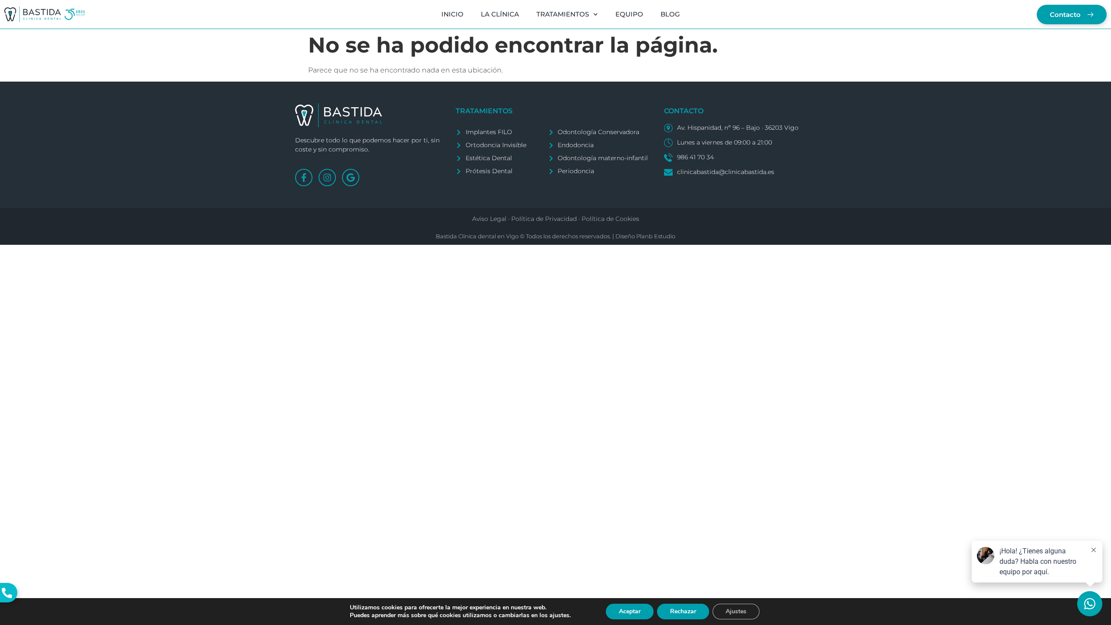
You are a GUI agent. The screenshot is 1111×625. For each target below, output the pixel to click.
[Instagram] (327, 177)
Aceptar (630, 611)
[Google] (350, 177)
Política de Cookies (610, 219)
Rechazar (683, 611)
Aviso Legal (489, 219)
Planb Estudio (655, 236)
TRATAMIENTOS (562, 14)
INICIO (452, 14)
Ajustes (736, 611)
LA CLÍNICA (500, 14)
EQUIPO (629, 14)
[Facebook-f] (303, 177)
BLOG (670, 14)
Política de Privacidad (544, 219)
